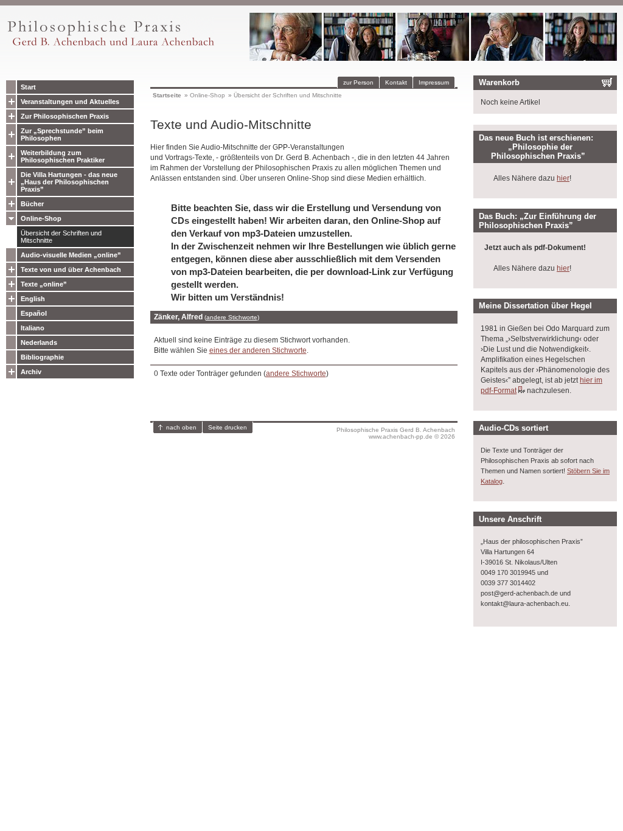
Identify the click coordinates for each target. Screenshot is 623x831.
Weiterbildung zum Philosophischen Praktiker (63, 156)
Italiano (32, 328)
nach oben (181, 427)
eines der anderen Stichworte (258, 350)
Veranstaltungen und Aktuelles (70, 101)
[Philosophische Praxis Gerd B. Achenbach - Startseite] (110, 46)
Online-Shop (41, 218)
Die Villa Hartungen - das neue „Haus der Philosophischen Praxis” (69, 182)
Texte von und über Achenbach (71, 269)
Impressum (434, 82)
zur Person (358, 82)
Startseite (167, 95)
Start (28, 87)
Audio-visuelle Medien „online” (71, 255)
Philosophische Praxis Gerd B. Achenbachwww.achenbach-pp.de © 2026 (395, 433)
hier (563, 178)
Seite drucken (227, 427)
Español (34, 313)
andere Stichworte (231, 317)
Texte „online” (44, 284)
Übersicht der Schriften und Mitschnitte (61, 236)
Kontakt (396, 82)
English (33, 298)
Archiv (31, 371)
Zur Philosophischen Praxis (65, 116)
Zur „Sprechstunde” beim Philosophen (62, 134)
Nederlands (39, 342)
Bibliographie (42, 357)
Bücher (32, 203)
